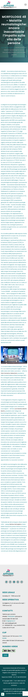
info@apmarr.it (10, 621)
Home (3, 47)
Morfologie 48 (10, 47)
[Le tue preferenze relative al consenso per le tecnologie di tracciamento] (2, 694)
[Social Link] (6, 581)
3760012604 (11, 616)
